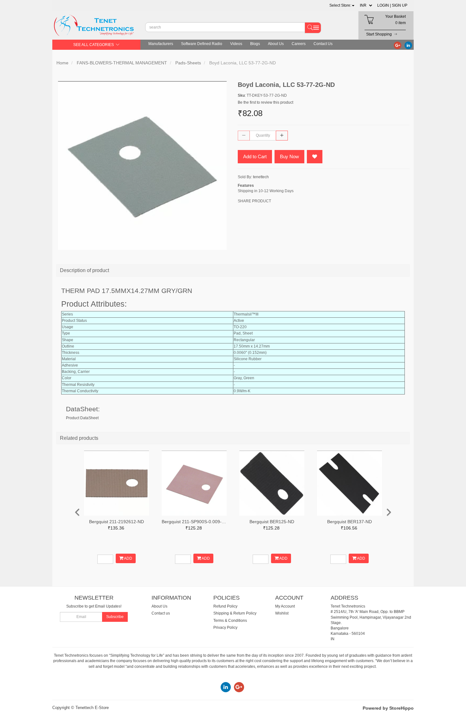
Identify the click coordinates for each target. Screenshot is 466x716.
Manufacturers (160, 44)
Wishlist (281, 613)
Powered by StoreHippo (388, 708)
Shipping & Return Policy (234, 613)
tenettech (261, 177)
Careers (299, 44)
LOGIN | (384, 5)
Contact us (161, 613)
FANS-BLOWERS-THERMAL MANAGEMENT (122, 62)
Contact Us (323, 44)
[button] (341, 5)
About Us (276, 44)
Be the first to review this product (265, 102)
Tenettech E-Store (92, 707)
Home (62, 62)
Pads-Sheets (188, 62)
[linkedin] (408, 45)
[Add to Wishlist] (314, 156)
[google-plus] (397, 45)
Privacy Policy (225, 627)
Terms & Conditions (230, 620)
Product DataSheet (82, 418)
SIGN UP (399, 5)
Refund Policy (225, 606)
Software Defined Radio (201, 44)
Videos (236, 44)
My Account (285, 606)
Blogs (255, 44)
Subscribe (115, 617)
